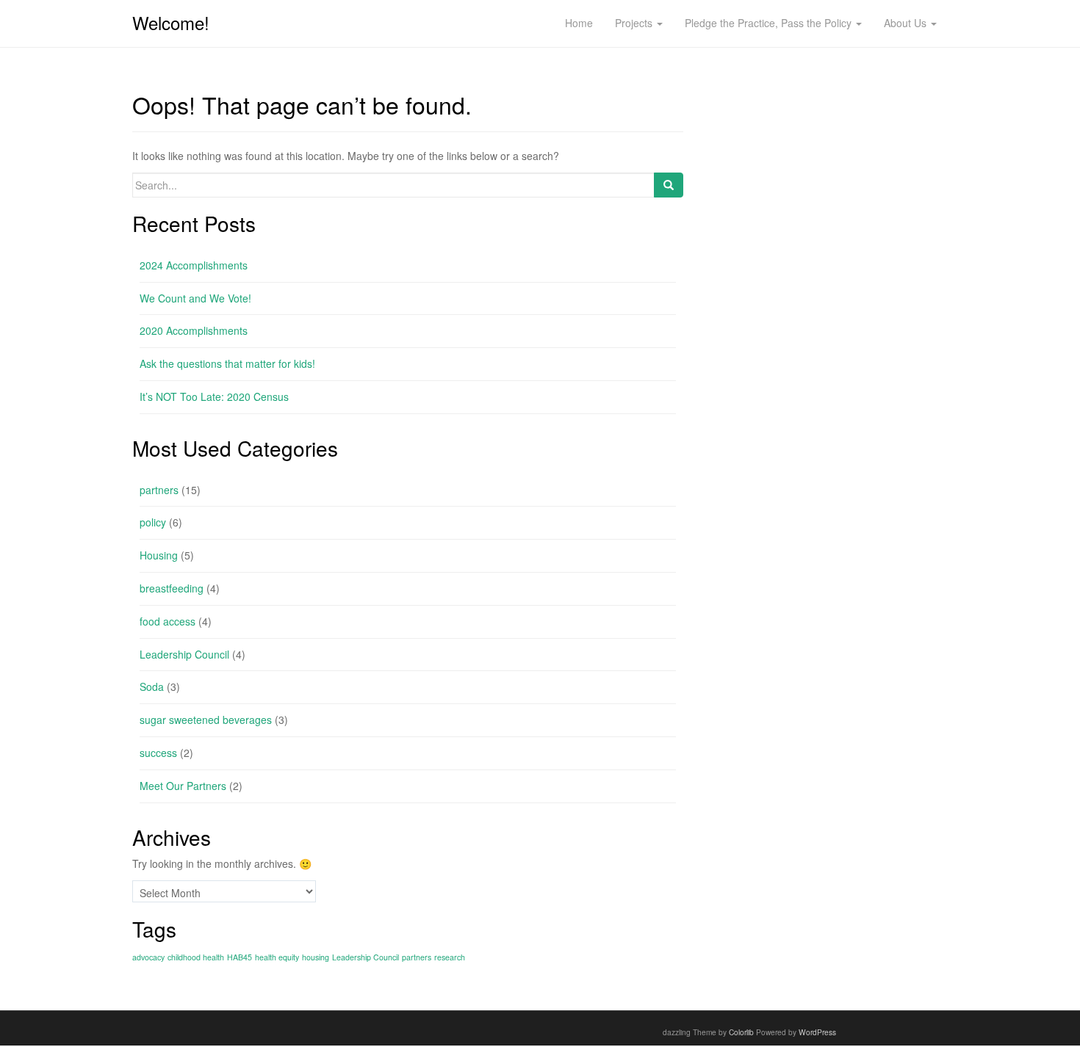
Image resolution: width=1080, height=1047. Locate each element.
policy (153, 522)
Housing (159, 555)
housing (315, 957)
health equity (277, 957)
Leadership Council (184, 654)
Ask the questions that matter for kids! (227, 363)
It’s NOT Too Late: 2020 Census (214, 396)
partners (159, 489)
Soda (152, 686)
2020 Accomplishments (194, 330)
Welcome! (170, 22)
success (158, 752)
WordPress (817, 1031)
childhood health (196, 957)
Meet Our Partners (183, 785)
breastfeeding (172, 588)
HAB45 (239, 957)
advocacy (148, 957)
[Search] (668, 185)
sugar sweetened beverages (206, 719)
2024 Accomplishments (194, 265)
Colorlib (741, 1031)
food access (167, 621)
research (449, 957)
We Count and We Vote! (195, 298)
